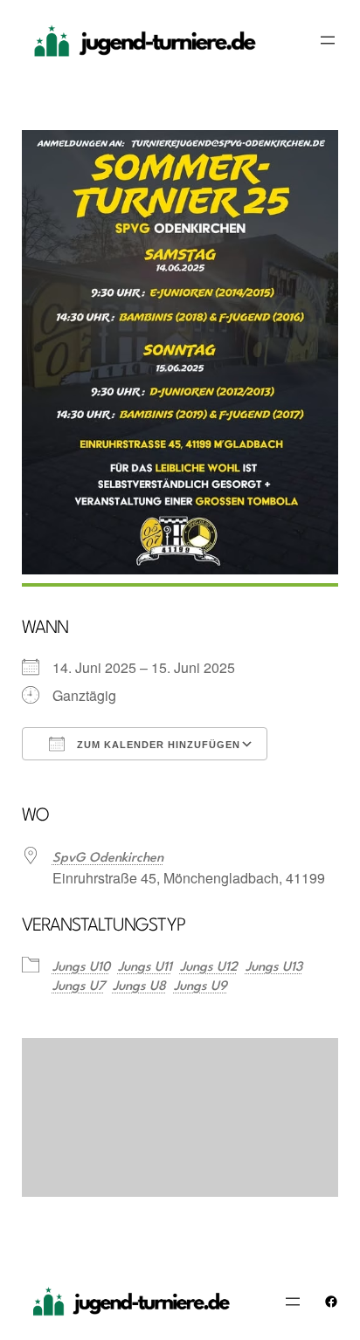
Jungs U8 (139, 986)
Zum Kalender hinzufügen (156, 744)
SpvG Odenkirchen (107, 858)
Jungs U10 (81, 967)
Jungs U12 (209, 967)
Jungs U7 (78, 986)
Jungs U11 (145, 967)
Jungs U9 (200, 986)
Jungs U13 (274, 967)
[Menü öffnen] (327, 40)
